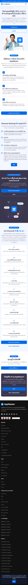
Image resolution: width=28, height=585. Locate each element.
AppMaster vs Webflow (6, 524)
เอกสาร (2, 487)
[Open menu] (26, 4)
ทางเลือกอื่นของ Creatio (6, 549)
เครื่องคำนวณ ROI (4, 501)
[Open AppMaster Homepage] (14, 404)
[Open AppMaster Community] (2, 414)
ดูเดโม (14, 194)
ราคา (2, 447)
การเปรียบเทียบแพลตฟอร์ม (6, 455)
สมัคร (14, 164)
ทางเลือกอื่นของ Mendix (6, 558)
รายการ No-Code (4, 507)
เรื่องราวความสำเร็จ (5, 444)
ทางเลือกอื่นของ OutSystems (7, 555)
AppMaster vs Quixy (5, 535)
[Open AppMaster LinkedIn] (11, 414)
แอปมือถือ (3, 425)
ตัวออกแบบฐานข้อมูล (5, 428)
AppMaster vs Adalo (5, 521)
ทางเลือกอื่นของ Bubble (5, 544)
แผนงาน (2, 504)
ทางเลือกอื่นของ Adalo (5, 563)
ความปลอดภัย (4, 452)
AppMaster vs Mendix (5, 532)
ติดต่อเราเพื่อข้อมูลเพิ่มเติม (14, 346)
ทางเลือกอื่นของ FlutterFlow (6, 566)
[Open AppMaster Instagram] (16, 414)
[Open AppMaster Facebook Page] (6, 414)
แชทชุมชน (3, 484)
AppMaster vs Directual (6, 529)
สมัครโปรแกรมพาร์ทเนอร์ (14, 113)
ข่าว (2, 499)
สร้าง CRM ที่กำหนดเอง (5, 569)
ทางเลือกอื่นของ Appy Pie (6, 552)
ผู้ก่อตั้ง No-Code (4, 510)
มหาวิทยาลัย (3, 493)
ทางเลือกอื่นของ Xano (5, 541)
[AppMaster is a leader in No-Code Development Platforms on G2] (2, 418)
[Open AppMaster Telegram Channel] (4, 414)
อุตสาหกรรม (3, 441)
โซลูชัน (2, 439)
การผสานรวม (3, 436)
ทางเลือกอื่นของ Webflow (6, 560)
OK (14, 581)
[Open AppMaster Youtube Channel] (14, 414)
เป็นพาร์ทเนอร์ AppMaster (14, 342)
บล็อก (2, 496)
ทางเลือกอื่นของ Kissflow (6, 547)
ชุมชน (2, 481)
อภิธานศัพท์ (3, 515)
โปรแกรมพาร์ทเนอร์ (5, 464)
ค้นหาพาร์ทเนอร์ (4, 467)
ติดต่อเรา (2, 470)
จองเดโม (14, 31)
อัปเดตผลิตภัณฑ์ (4, 450)
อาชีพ (2, 462)
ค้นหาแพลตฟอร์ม (4, 512)
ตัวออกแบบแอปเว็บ (4, 433)
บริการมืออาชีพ (4, 475)
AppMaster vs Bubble (5, 526)
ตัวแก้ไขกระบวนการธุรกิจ (6, 430)
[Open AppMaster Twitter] (9, 414)
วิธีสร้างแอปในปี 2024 (5, 571)
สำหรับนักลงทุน (4, 472)
